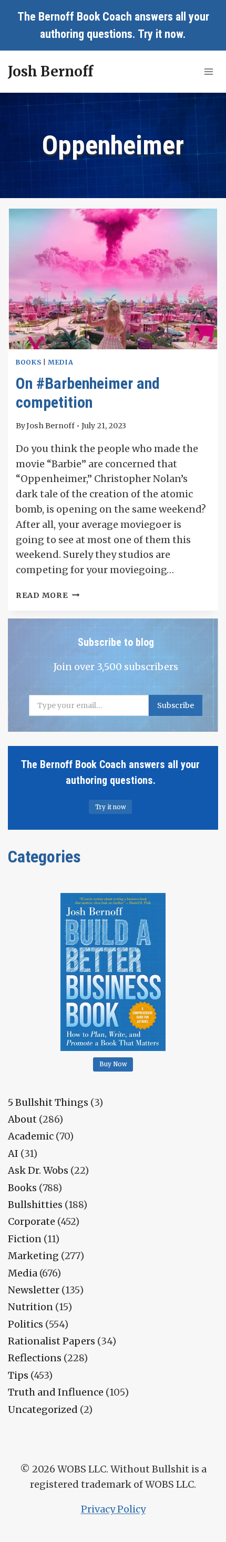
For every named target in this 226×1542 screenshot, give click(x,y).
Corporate (31, 1221)
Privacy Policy (113, 1509)
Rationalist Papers (51, 1341)
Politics (25, 1324)
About (22, 1119)
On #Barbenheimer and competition (88, 392)
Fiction (25, 1239)
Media (60, 362)
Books (28, 362)
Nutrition (30, 1307)
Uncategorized (43, 1409)
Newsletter (33, 1290)
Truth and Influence (56, 1392)
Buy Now (113, 1064)
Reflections (34, 1358)
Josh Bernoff (50, 425)
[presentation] (113, 279)
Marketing (33, 1256)
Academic (31, 1136)
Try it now (160, 34)
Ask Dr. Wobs (38, 1170)
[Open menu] (208, 71)
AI (13, 1153)
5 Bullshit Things (48, 1102)
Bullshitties (35, 1205)
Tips (18, 1375)
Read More (47, 595)
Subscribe (175, 705)
